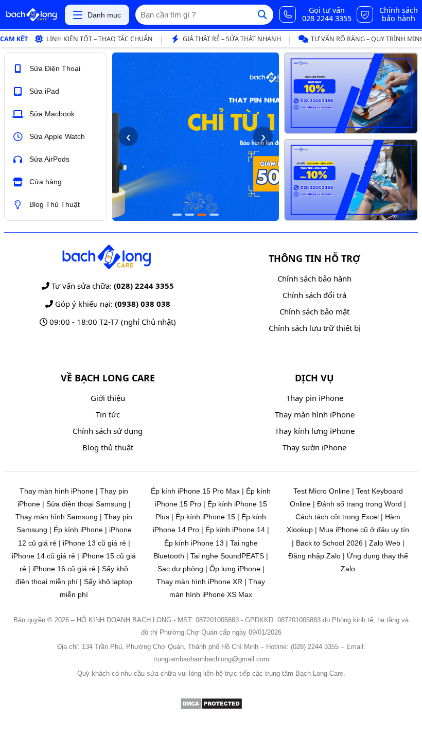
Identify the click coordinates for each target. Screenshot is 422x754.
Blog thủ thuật (107, 447)
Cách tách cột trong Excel (337, 517)
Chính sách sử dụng (108, 431)
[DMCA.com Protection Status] (211, 707)
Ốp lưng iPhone (234, 569)
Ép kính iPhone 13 (194, 543)
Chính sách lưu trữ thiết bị (315, 328)
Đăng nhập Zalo (314, 556)
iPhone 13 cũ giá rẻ (94, 543)
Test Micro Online (321, 491)
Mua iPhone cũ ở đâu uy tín (364, 529)
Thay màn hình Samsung (56, 517)
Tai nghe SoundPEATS (227, 556)
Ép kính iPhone (78, 529)
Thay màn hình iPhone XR (199, 581)
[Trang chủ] (31, 15)
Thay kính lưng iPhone (315, 431)
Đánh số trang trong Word (359, 504)
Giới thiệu (108, 398)
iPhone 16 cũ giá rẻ (64, 569)
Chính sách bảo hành (314, 278)
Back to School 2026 (329, 543)
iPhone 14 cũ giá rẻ (43, 556)
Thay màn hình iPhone (315, 414)
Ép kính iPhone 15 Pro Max (195, 491)
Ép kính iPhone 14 (235, 529)
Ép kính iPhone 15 (205, 517)
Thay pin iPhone (314, 398)
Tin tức (108, 414)
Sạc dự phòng (180, 569)
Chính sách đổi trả (314, 295)
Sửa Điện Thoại (54, 68)
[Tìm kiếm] (262, 15)
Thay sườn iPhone (314, 447)
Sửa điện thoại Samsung (86, 504)
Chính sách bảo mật (314, 311)
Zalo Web (384, 543)
